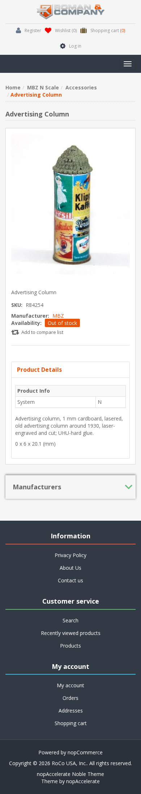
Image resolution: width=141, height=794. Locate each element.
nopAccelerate (83, 781)
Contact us (70, 580)
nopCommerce (85, 752)
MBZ (58, 315)
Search (70, 620)
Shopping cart (71, 723)
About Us (70, 567)
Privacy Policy (70, 555)
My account (70, 685)
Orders (70, 697)
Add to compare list (42, 332)
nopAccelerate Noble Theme (70, 774)
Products (70, 645)
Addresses (71, 710)
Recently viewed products (71, 633)
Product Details (39, 370)
